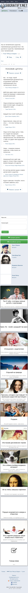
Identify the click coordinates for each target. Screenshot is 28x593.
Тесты (16, 1)
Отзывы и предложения (14, 580)
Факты (12, 1)
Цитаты (2, 1)
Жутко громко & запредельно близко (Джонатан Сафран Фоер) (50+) (13, 175)
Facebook (15, 582)
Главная (3, 571)
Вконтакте (14, 584)
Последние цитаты (14, 579)
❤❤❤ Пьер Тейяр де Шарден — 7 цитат (16, 571)
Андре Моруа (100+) (10, 127)
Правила (14, 575)
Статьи (7, 1)
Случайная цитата (15, 242)
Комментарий (4, 223)
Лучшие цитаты (15, 238)
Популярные (13, 10)
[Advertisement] (14, 27)
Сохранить (5, 232)
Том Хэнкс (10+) (9, 154)
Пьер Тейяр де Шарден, (11, 53)
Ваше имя (3, 217)
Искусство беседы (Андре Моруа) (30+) (15, 165)
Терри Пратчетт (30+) (10, 109)
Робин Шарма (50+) (10, 143)
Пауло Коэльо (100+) (10, 185)
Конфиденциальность (14, 577)
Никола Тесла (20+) (10, 98)
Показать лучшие (14, 73)
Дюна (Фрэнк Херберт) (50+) (12, 116)
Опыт (2, 61)
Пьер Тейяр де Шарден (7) (11, 87)
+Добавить (4, 11)
